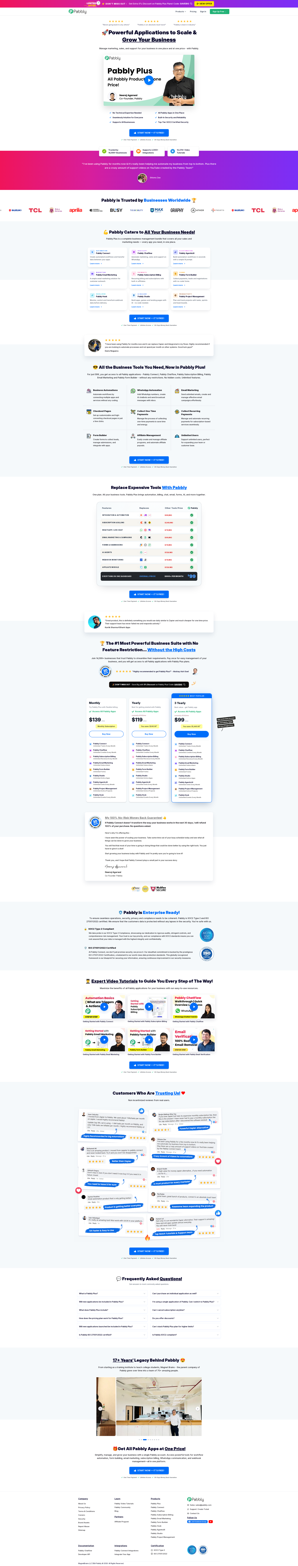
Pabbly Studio (157, 1533)
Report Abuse (83, 1526)
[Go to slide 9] (158, 1439)
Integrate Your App (122, 1554)
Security (81, 1519)
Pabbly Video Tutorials (124, 1503)
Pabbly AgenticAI (158, 1530)
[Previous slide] (100, 1409)
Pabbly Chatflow (158, 1511)
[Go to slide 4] (145, 1439)
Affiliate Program (122, 1522)
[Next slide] (198, 1409)
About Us (82, 1503)
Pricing (193, 11)
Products (180, 11)
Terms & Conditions (86, 1511)
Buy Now (106, 734)
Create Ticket (203, 1509)
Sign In (203, 11)
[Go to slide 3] (143, 1439)
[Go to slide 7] (154, 1439)
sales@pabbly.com (204, 1505)
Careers (81, 1515)
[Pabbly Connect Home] (77, 11)
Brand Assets (83, 1522)
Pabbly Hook (156, 1526)
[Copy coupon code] (191, 3)
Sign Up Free (219, 11)
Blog (116, 1511)
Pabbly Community (122, 1507)
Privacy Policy (84, 1507)
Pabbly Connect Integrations (126, 1550)
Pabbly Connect (157, 1507)
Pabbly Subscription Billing (162, 1515)
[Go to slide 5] (147, 1439)
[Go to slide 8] (156, 1439)
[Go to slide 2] (141, 1439)
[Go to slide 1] (139, 1439)
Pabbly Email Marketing (161, 1518)
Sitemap (81, 1530)
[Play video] (149, 80)
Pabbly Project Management (163, 1537)
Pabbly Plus (156, 1503)
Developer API (84, 1554)
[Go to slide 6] (151, 1439)
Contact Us (194, 1513)
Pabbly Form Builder (159, 1522)
